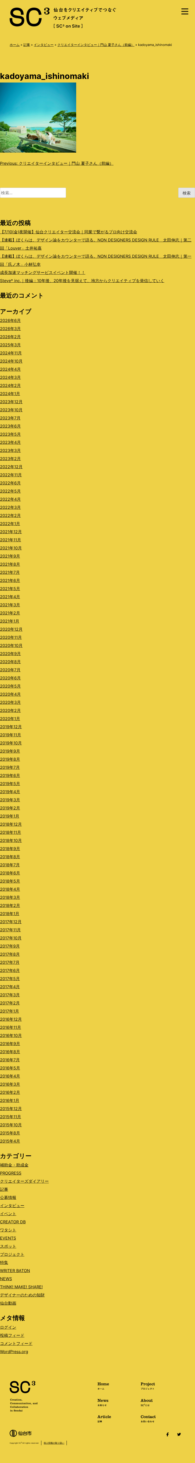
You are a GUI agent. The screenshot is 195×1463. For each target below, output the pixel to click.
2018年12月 (11, 824)
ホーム (15, 45)
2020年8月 (10, 661)
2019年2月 (10, 807)
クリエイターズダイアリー (24, 1181)
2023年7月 (10, 417)
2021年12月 (11, 531)
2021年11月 (10, 539)
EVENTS (8, 1238)
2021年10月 (11, 547)
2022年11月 (11, 474)
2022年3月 (10, 507)
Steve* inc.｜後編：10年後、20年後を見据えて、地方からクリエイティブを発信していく (82, 280)
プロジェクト (12, 1254)
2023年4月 (10, 442)
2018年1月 (9, 913)
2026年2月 (10, 336)
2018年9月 (10, 848)
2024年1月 (10, 393)
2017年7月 (10, 962)
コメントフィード (16, 1343)
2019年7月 (10, 767)
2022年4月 (10, 499)
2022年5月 (10, 491)
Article (104, 1418)
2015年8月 (10, 1132)
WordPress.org (14, 1351)
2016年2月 (10, 1092)
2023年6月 (10, 426)
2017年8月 (10, 954)
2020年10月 (11, 645)
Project (148, 1385)
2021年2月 (10, 612)
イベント (8, 1213)
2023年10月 (11, 409)
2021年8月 (10, 564)
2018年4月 (10, 889)
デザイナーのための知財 (22, 1294)
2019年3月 (10, 799)
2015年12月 (11, 1108)
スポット (8, 1246)
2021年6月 (10, 580)
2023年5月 (10, 434)
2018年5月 (10, 881)
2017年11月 (10, 929)
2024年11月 (11, 352)
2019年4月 (10, 791)
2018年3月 (10, 897)
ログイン (8, 1327)
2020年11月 (11, 637)
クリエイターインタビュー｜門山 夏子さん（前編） (95, 45)
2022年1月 (10, 523)
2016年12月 (11, 1019)
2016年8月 (10, 1051)
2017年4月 (10, 986)
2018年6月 (10, 872)
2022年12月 (11, 466)
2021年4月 (10, 596)
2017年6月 (10, 970)
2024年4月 (10, 369)
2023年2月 (10, 458)
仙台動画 (8, 1303)
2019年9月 (10, 751)
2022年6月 (10, 482)
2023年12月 (11, 401)
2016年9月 (10, 1043)
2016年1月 (9, 1100)
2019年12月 (11, 726)
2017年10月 (11, 937)
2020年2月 (10, 710)
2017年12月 (11, 921)
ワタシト (8, 1229)
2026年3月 (10, 328)
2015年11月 (10, 1116)
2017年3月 (10, 994)
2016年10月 (11, 1035)
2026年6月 (10, 320)
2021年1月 (9, 621)
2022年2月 (10, 515)
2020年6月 (10, 677)
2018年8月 (10, 856)
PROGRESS (10, 1173)
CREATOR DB (13, 1221)
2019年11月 (10, 734)
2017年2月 (10, 1002)
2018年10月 (11, 840)
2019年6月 (10, 775)
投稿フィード (12, 1335)
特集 (4, 1262)
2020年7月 (10, 669)
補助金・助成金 (14, 1164)
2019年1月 (9, 816)
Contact (148, 1418)
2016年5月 (10, 1067)
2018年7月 (10, 864)
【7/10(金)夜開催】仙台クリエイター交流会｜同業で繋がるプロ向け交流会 (68, 231)
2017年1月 (9, 1011)
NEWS (6, 1278)
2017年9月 (10, 946)
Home (103, 1385)
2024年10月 (11, 361)
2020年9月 (10, 653)
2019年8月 (10, 759)
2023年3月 (10, 450)
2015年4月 (10, 1141)
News (103, 1402)
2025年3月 (10, 344)
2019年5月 (10, 783)
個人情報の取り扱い (54, 1442)
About (147, 1402)
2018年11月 (10, 832)
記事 (26, 45)
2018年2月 (10, 905)
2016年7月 (10, 1059)
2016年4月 (10, 1076)
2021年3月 (10, 604)
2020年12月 (11, 629)
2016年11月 (10, 1027)
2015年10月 (11, 1124)
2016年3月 (10, 1084)
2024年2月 (10, 385)
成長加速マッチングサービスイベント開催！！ (42, 272)
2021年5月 (10, 588)
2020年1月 (10, 718)
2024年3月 (10, 377)
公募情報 (8, 1197)
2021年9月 (10, 556)
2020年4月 (10, 694)
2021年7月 (10, 572)
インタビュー (44, 45)
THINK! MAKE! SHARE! (21, 1286)
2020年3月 (10, 702)
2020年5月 (10, 686)
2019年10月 (11, 742)
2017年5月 (10, 978)
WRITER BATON (15, 1270)
